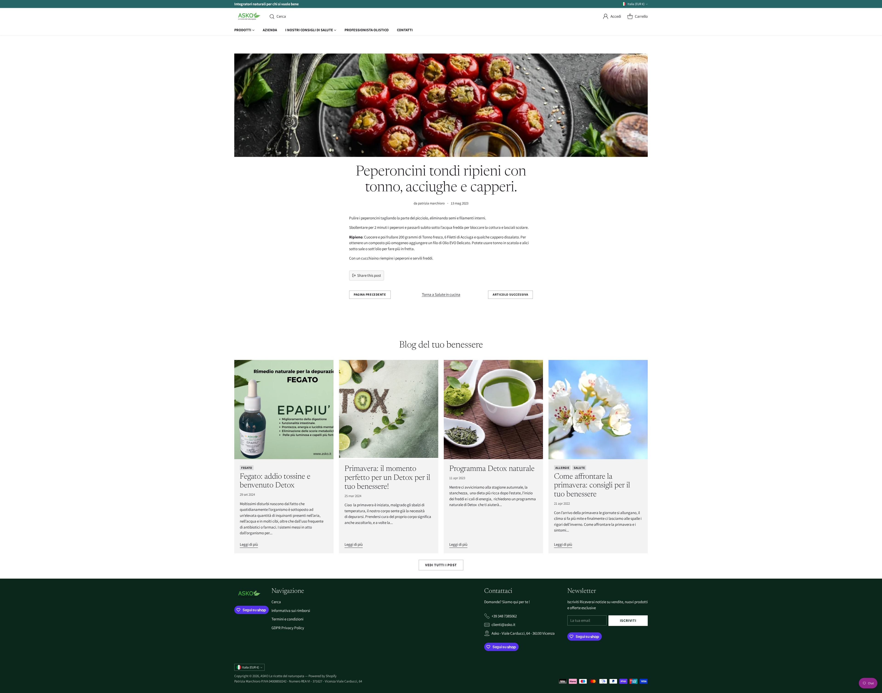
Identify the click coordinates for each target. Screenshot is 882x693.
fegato (246, 468)
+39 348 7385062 (504, 616)
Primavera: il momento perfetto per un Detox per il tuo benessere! (387, 478)
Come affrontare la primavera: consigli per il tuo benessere (592, 486)
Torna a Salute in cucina (441, 294)
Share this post (369, 275)
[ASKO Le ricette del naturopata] (248, 16)
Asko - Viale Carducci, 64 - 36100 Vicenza (523, 633)
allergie (562, 468)
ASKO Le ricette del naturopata (282, 676)
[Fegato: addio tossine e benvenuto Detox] (284, 409)
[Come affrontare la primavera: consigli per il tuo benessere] (598, 409)
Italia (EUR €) (636, 4)
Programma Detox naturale (491, 469)
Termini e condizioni (287, 619)
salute (579, 468)
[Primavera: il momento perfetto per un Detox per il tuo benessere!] (388, 409)
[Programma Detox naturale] (493, 409)
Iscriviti (628, 620)
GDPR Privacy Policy (287, 627)
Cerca (276, 601)
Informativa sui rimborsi (290, 610)
